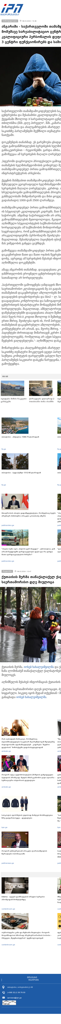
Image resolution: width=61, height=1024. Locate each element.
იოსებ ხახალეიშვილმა (39, 667)
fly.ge (4, 449)
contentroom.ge (8, 909)
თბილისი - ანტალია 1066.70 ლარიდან (20, 437)
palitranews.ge (8, 863)
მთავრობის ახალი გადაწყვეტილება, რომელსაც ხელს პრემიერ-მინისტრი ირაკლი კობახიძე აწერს (29, 514)
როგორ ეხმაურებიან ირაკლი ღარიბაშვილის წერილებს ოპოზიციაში (24, 852)
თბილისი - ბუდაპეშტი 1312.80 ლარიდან (21, 473)
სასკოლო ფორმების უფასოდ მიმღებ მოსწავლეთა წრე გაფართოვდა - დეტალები (27, 816)
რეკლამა (33, 980)
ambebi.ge (6, 751)
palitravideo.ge (8, 525)
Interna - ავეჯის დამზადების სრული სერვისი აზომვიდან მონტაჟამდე (23, 898)
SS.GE (5, 376)
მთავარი (32, 977)
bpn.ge (4, 827)
